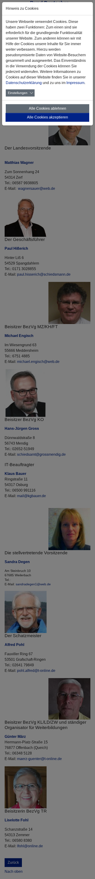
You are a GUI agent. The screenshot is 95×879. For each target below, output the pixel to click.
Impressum (75, 83)
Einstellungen (17, 93)
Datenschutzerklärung (24, 83)
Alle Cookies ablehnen (47, 108)
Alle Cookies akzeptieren (47, 117)
